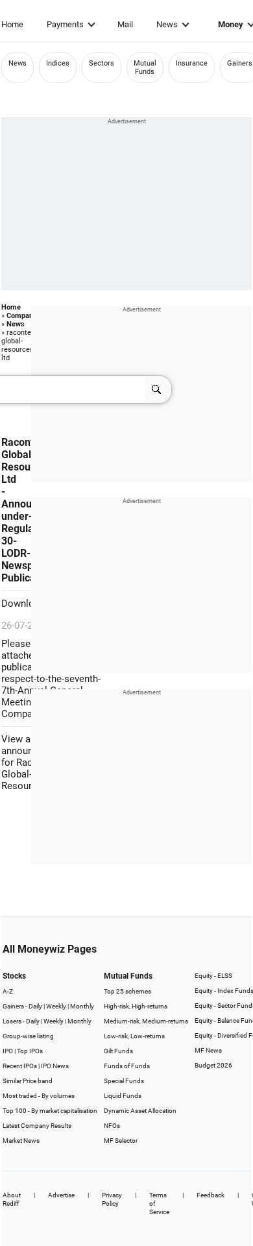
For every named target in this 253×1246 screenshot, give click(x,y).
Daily (35, 1006)
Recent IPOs (20, 1066)
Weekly (56, 1006)
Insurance (192, 63)
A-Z (8, 991)
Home (12, 24)
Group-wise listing (28, 1036)
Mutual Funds (145, 67)
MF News (208, 1050)
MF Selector (121, 1140)
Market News (21, 1140)
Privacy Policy (112, 1199)
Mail (125, 24)
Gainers (239, 63)
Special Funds (124, 1081)
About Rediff (12, 1199)
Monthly (82, 1006)
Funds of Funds (127, 1066)
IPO (8, 1051)
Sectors (101, 63)
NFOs (112, 1125)
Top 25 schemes (127, 991)
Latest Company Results (37, 1125)
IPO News (55, 1066)
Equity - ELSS (213, 975)
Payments (65, 24)
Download (24, 603)
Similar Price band (28, 1081)
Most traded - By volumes (39, 1096)
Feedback (210, 1195)
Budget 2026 (213, 1065)
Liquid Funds (122, 1096)
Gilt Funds (118, 1051)
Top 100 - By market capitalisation (50, 1110)
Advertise (61, 1195)
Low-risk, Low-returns (134, 1036)
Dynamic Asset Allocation (140, 1110)
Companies (24, 316)
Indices (57, 63)
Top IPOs (30, 1051)
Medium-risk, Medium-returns (146, 1021)
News (167, 24)
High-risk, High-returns (135, 1006)
